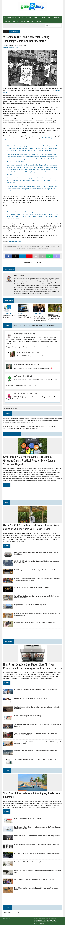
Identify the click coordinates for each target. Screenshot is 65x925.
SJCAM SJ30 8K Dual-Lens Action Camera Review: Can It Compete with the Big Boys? (35, 622)
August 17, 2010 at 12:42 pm (27, 334)
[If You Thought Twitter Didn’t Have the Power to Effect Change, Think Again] (39, 311)
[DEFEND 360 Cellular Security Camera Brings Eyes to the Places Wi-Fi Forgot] (55, 311)
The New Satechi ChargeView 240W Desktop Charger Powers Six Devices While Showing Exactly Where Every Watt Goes (37, 742)
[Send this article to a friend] (35, 256)
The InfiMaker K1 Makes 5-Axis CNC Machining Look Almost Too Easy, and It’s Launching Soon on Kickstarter (37, 725)
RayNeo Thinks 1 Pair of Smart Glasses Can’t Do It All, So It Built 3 (30, 698)
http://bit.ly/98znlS (12, 399)
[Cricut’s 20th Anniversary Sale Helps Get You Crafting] (8, 719)
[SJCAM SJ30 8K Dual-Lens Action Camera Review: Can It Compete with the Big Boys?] (8, 625)
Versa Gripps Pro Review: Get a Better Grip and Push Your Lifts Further (31, 587)
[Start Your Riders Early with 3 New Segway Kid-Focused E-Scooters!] (32, 790)
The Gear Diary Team (43, 919)
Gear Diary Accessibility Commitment (42, 922)
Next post (38, 262)
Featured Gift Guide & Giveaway (12, 434)
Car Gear (28, 18)
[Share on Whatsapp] (49, 256)
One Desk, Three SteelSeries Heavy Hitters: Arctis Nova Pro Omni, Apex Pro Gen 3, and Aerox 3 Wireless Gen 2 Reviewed (37, 597)
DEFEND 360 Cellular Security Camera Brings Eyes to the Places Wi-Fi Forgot (54, 317)
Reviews (20, 313)
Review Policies (52, 919)
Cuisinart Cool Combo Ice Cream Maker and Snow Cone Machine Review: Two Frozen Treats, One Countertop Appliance (37, 614)
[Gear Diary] (32, 6)
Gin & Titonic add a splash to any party (9, 316)
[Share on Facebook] (8, 256)
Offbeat (11, 45)
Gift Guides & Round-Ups (34, 21)
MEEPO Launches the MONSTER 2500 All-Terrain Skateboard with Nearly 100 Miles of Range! (37, 853)
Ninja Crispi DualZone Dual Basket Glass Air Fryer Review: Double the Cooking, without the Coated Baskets (36, 553)
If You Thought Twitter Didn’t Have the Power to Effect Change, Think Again (39, 318)
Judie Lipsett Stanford (19, 364)
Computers (56, 18)
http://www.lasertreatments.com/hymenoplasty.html (21, 385)
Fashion (23, 21)
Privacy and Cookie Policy (49, 920)
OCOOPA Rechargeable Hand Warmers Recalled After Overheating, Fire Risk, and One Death (36, 844)
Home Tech (21, 18)
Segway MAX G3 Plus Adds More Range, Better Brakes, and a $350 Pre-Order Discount (35, 751)
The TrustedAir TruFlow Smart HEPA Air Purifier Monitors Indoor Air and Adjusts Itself (35, 759)
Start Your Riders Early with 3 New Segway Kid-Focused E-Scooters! (31, 795)
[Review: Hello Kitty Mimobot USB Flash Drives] (23, 311)
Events (59, 313)
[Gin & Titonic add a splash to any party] (7, 311)
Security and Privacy (20, 45)
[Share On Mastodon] (56, 256)
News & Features (7, 313)
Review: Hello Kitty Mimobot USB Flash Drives (24, 316)
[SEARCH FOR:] (53, 25)
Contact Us (41, 923)
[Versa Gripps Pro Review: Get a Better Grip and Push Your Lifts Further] (8, 591)
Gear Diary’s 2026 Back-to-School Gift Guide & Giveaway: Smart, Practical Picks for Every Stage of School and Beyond (29, 460)
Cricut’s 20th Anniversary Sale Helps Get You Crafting (27, 716)
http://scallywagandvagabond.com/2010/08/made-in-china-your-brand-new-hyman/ (30, 347)
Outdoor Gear (46, 18)
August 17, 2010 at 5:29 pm (30, 393)
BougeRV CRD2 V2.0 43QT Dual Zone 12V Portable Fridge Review (30, 605)
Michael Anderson (14, 47)
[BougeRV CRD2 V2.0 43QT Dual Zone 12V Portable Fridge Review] (8, 608)
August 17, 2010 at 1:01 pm (32, 364)
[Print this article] (42, 256)
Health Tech (37, 18)
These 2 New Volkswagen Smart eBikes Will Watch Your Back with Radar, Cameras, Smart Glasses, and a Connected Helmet (36, 734)
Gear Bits (35, 313)
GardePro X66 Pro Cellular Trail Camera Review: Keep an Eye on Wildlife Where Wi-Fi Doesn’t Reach (31, 527)
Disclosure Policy (38, 920)
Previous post (28, 262)
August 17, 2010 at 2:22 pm (33, 352)
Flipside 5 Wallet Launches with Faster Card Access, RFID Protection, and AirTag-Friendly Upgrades (36, 889)
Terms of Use (54, 922)
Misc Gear (15, 21)
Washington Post (14, 241)
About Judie (34, 919)
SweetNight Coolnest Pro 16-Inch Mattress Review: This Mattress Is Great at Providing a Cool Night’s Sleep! (37, 708)
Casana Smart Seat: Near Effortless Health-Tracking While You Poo (30, 862)
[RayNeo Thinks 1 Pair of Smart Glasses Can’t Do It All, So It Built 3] (8, 702)
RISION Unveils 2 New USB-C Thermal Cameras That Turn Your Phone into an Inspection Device (37, 836)
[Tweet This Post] (15, 256)
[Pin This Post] (29, 256)
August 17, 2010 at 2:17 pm (24, 376)
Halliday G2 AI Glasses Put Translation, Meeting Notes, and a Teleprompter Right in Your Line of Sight (37, 871)
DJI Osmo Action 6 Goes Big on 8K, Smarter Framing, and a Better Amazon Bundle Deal (35, 690)
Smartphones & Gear (10, 18)
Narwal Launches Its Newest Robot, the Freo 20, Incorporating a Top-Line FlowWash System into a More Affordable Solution (37, 828)
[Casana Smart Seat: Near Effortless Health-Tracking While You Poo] (8, 865)
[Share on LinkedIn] (22, 256)
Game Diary (8, 21)
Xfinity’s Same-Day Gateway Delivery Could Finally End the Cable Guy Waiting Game (34, 879)
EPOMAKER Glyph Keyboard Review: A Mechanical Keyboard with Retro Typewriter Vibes (35, 570)
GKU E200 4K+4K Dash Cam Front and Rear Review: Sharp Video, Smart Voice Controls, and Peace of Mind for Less (36, 562)
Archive (35, 923)
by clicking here (34, 428)
